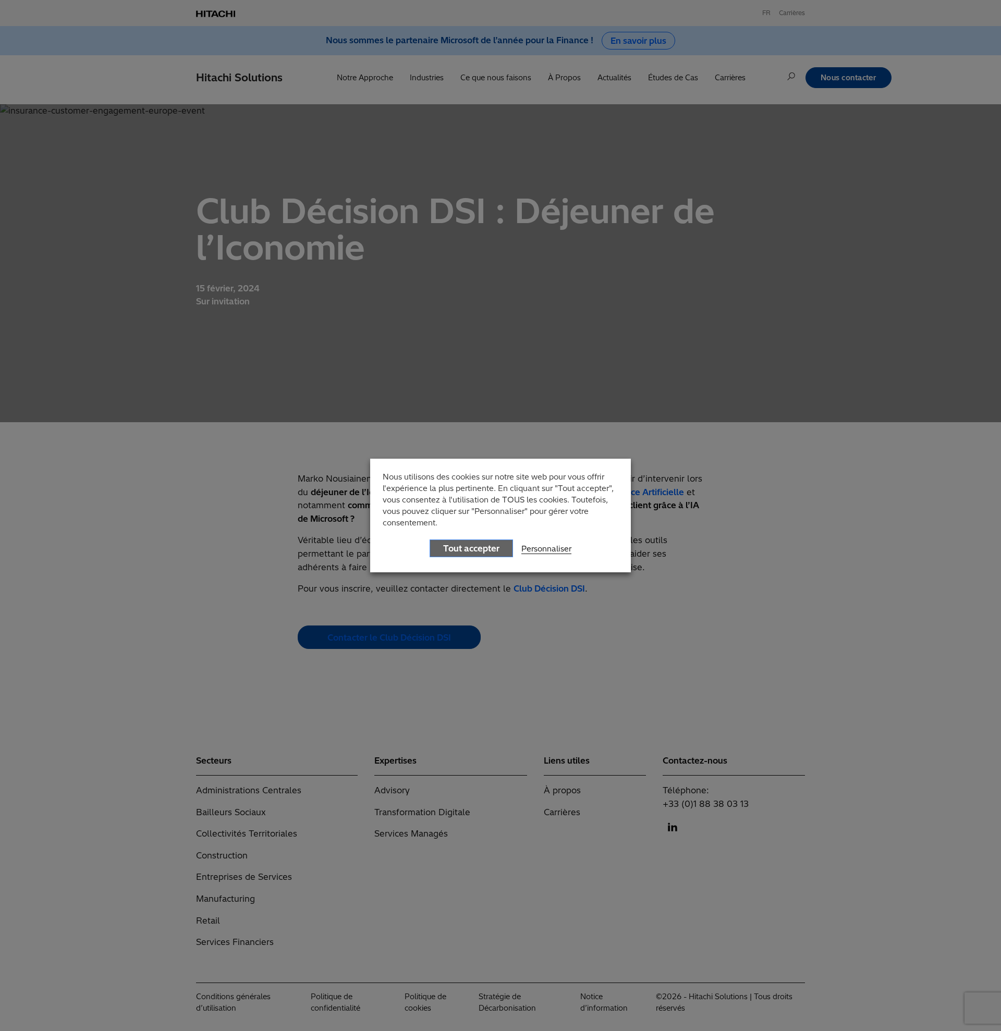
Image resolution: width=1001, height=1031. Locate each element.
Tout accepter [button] (471, 548)
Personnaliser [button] (546, 549)
